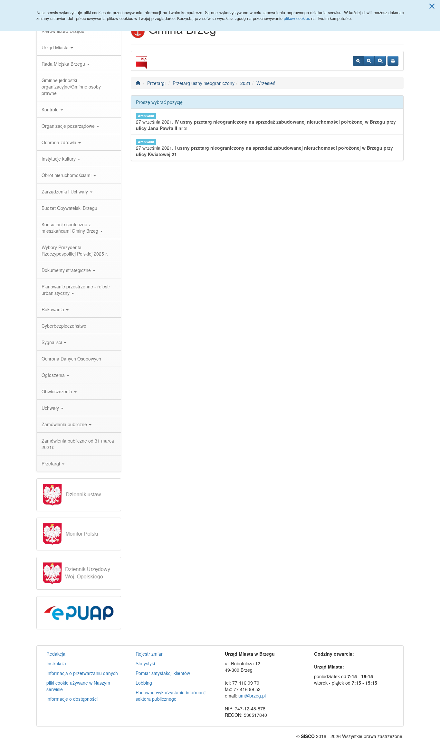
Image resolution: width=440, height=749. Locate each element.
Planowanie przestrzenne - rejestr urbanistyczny (76, 289)
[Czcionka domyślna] (358, 61)
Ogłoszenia (54, 375)
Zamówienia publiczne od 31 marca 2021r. (78, 443)
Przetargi (51, 463)
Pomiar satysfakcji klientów (163, 673)
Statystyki (145, 663)
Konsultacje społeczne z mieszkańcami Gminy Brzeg (71, 227)
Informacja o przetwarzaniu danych (82, 673)
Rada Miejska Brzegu (64, 64)
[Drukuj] (392, 61)
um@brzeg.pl (252, 695)
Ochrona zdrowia (60, 142)
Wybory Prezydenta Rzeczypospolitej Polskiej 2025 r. (75, 250)
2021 (245, 83)
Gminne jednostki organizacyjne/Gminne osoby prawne (71, 86)
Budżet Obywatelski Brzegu (69, 208)
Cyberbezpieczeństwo (64, 326)
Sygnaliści (52, 342)
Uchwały (51, 408)
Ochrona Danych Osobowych (71, 358)
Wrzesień (265, 83)
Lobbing (144, 682)
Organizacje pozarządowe (69, 126)
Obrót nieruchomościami (67, 175)
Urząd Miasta (56, 47)
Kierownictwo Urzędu (63, 31)
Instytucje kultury (59, 158)
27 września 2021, (266, 122)
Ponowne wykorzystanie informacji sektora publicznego (171, 695)
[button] (432, 6)
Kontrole (51, 109)
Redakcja (55, 654)
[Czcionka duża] (380, 61)
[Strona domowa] (138, 83)
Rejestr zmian (150, 654)
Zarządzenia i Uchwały (65, 191)
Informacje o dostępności (72, 699)
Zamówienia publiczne (65, 424)
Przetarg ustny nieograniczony (203, 83)
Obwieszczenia (57, 391)
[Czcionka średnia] (369, 61)
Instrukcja (56, 663)
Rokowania (53, 309)
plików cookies (297, 18)
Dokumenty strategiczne (67, 270)
